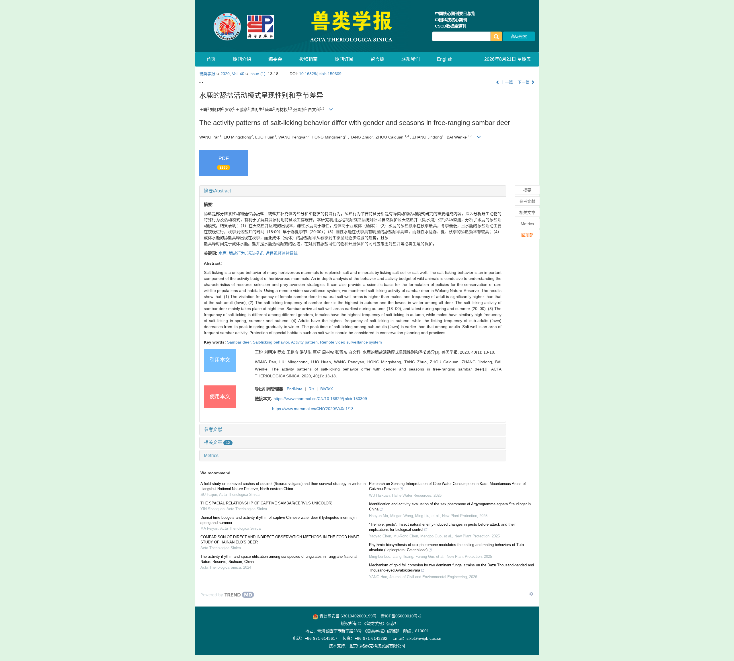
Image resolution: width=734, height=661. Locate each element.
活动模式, (256, 253)
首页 (211, 59)
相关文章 (217, 442)
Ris (311, 389)
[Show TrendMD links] (531, 594)
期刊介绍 (242, 59)
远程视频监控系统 (282, 253)
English (444, 59)
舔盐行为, (238, 253)
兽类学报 (207, 73)
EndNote (294, 389)
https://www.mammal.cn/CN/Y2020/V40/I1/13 (313, 408)
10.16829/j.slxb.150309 (320, 73)
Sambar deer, (240, 342)
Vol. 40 (238, 73)
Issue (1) (257, 73)
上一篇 (506, 82)
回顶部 (527, 235)
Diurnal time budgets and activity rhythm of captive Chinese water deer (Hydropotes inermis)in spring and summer (278, 520)
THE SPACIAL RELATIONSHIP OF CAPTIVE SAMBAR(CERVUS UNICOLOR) (266, 503)
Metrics (211, 455)
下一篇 (524, 82)
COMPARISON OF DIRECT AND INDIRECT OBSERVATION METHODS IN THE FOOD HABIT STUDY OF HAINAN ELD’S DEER (279, 539)
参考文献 (213, 429)
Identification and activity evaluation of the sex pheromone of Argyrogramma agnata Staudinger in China (450, 506)
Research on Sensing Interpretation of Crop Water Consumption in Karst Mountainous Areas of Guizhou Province (447, 486)
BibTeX (326, 389)
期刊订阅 (344, 59)
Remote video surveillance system (351, 342)
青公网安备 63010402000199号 (347, 616)
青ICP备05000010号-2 (401, 616)
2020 (225, 73)
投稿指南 (308, 59)
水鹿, (223, 253)
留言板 (377, 59)
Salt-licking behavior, (272, 342)
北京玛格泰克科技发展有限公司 (377, 646)
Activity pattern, (305, 342)
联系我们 (410, 59)
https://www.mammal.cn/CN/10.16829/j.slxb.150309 (320, 398)
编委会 (275, 59)
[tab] (353, 191)
